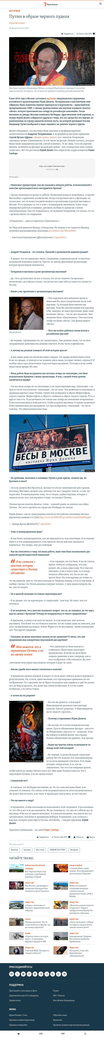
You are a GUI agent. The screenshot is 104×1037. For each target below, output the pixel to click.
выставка (51, 99)
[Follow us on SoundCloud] (46, 974)
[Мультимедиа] (19, 1034)
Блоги (28, 919)
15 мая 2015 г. (60, 237)
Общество (29, 883)
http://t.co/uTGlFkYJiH (51, 517)
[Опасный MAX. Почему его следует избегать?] (16, 950)
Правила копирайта (18, 1025)
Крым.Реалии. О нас (18, 1015)
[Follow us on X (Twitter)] (17, 974)
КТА (41, 1034)
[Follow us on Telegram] (40, 974)
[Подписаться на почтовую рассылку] (64, 974)
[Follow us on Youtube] (23, 974)
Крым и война (76, 866)
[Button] (67, 34)
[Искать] (85, 1034)
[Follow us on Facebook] (11, 974)
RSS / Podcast (59, 996)
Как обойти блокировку (64, 1001)
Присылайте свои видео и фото (23, 991)
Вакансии (57, 1020)
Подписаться (15, 1001)
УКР (63, 1034)
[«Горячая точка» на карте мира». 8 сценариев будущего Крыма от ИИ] (16, 936)
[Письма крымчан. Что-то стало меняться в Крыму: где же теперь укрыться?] (16, 922)
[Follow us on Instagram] (29, 974)
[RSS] (52, 974)
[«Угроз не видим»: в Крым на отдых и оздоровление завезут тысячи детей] (61, 922)
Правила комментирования (21, 1020)
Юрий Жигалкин (17, 23)
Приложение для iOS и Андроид (23, 996)
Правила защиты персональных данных (71, 1025)
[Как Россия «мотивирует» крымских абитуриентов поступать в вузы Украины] (16, 885)
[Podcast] (58, 974)
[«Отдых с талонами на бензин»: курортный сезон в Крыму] (16, 905)
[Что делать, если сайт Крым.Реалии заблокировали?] (61, 950)
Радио (56, 991)
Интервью (14, 11)
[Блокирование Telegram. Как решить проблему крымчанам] (61, 936)
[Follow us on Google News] (35, 974)
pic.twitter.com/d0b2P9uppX (77, 517)
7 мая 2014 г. (45, 524)
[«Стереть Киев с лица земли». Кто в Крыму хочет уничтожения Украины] (61, 868)
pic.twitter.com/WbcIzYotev (62, 231)
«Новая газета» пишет (45, 137)
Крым (27, 933)
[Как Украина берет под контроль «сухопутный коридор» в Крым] (16, 868)
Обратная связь (60, 1015)
